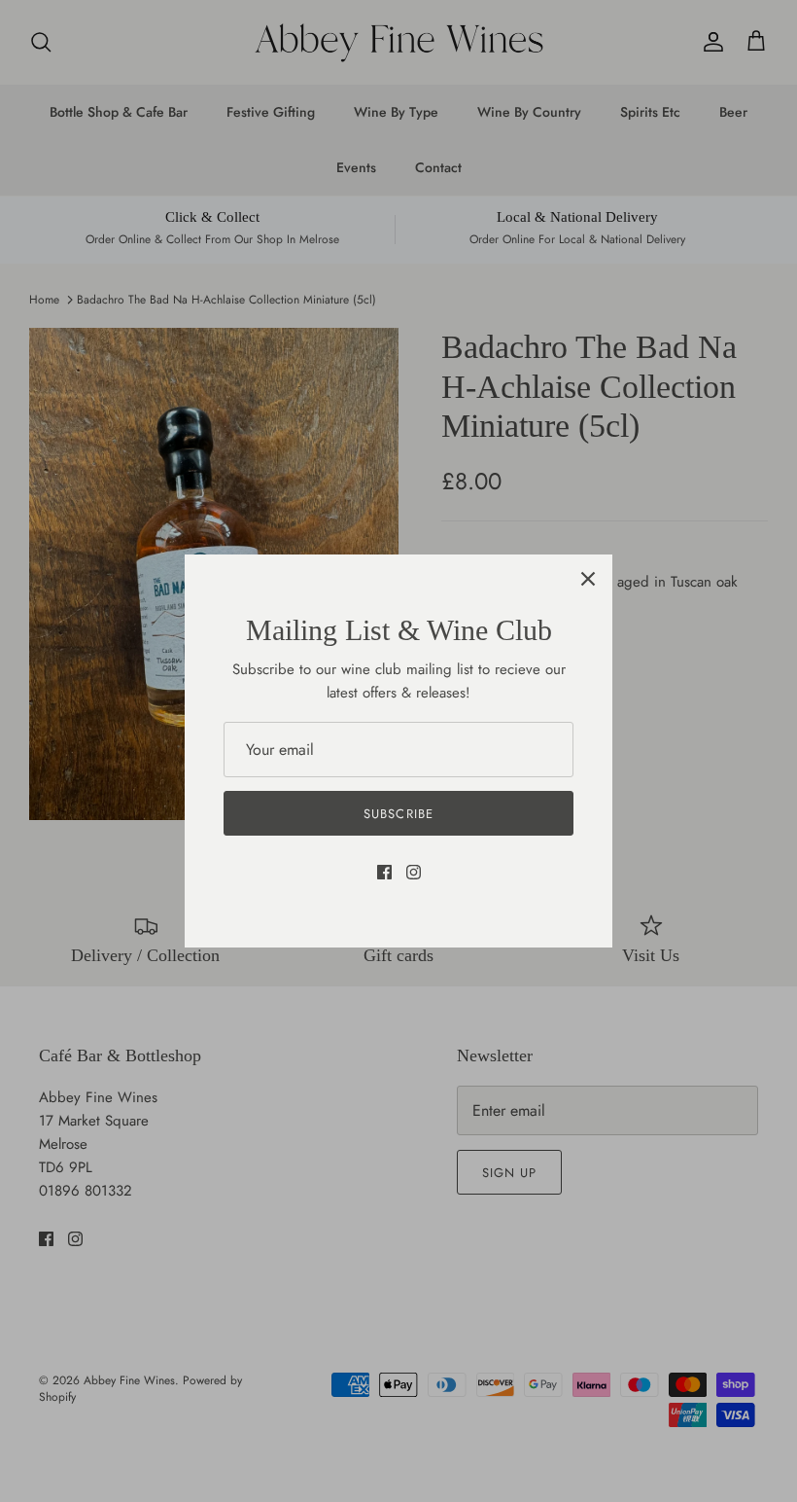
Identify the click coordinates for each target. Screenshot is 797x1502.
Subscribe (398, 814)
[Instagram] (413, 872)
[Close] (588, 578)
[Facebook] (384, 872)
